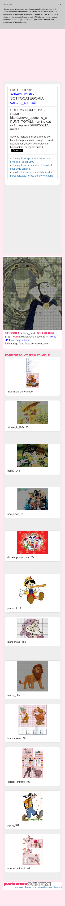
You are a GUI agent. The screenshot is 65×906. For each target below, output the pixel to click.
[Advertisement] (32, 47)
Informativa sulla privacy (42, 887)
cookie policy (29, 17)
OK (60, 5)
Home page (18, 887)
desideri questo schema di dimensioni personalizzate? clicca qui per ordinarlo (31, 173)
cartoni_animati (23, 102)
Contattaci (58, 887)
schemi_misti (21, 94)
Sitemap (28, 887)
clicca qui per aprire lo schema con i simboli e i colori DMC (30, 159)
